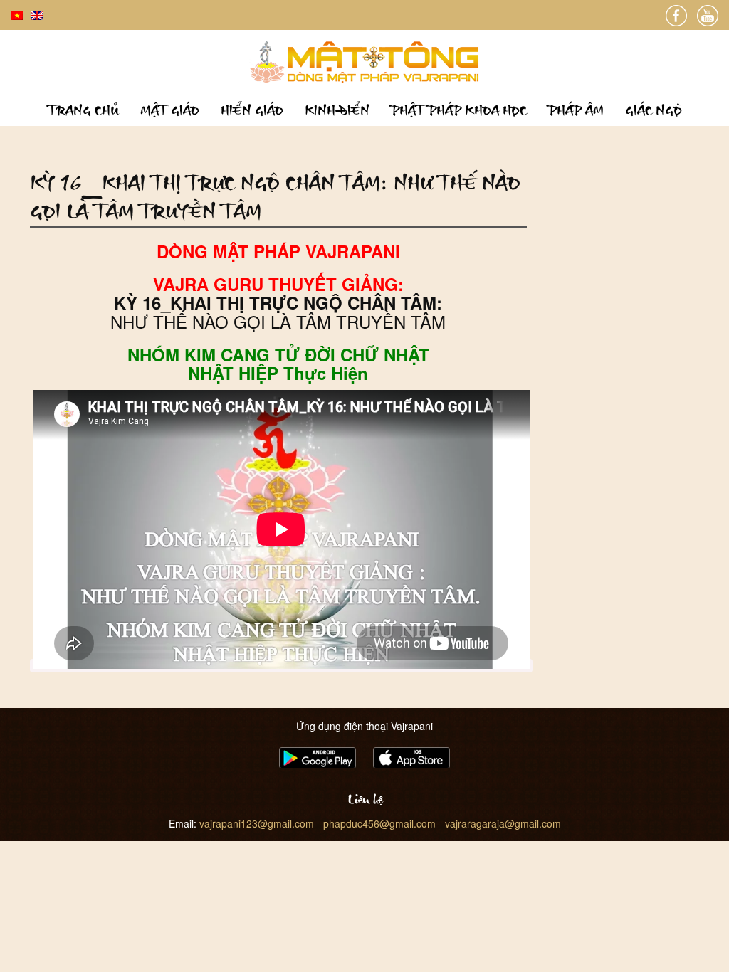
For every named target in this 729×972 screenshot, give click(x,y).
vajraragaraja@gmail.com (503, 823)
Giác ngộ (653, 109)
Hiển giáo (252, 109)
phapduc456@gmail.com (379, 823)
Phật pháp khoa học (459, 109)
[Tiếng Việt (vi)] (17, 14)
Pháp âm (576, 109)
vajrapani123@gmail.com (256, 823)
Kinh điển (337, 109)
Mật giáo (169, 109)
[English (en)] (37, 14)
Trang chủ (83, 109)
